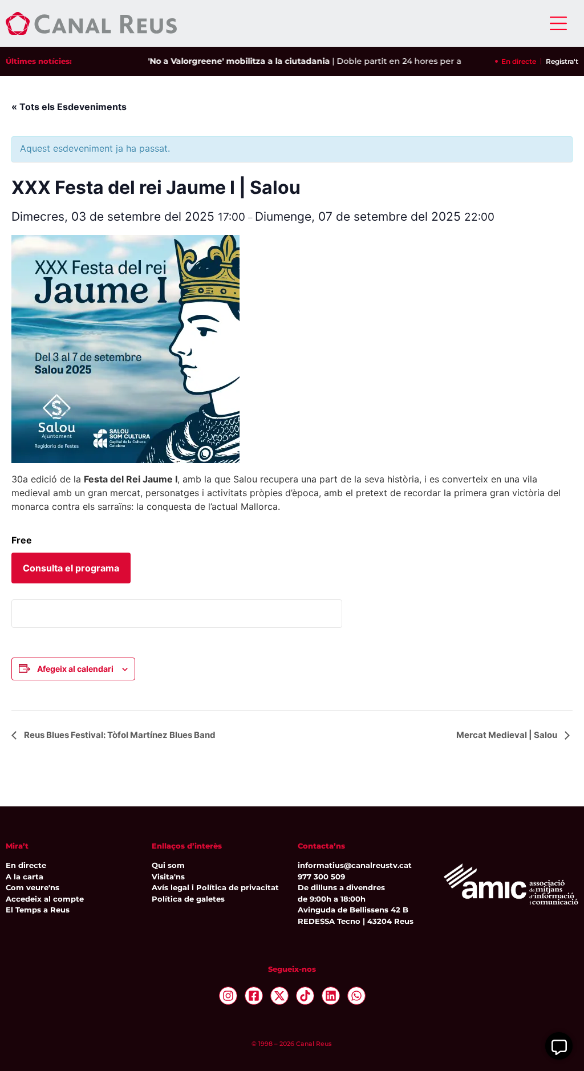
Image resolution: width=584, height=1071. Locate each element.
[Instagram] (228, 996)
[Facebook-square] (254, 996)
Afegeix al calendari (75, 669)
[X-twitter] (279, 996)
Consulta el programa (71, 568)
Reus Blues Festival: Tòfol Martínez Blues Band (119, 734)
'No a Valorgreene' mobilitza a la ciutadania (227, 61)
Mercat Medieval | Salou (507, 734)
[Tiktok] (305, 996)
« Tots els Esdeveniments (69, 106)
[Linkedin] (331, 996)
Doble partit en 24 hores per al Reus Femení (416, 61)
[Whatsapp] (356, 996)
